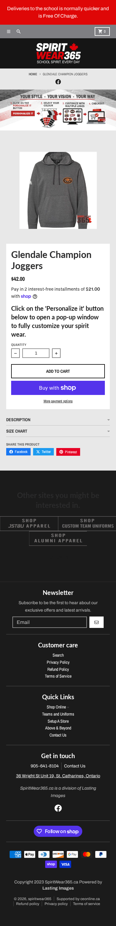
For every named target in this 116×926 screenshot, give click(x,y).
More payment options (58, 401)
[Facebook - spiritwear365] (58, 82)
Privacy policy (56, 904)
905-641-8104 (45, 766)
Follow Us (58, 557)
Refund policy (27, 904)
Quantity (18, 345)
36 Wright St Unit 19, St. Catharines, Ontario (58, 776)
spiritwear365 (39, 899)
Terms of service (86, 904)
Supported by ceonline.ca (78, 899)
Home (33, 74)
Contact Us (74, 766)
